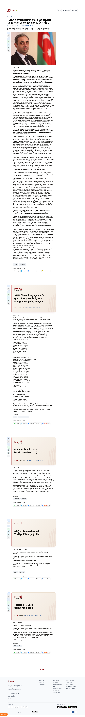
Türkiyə (15, 264)
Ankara (15, 572)
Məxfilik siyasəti (69, 684)
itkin (20, 645)
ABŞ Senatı (22, 572)
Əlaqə (54, 686)
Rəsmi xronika (42, 684)
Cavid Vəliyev (22, 264)
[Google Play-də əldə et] (72, 707)
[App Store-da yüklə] (62, 707)
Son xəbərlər (41, 682)
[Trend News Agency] (11, 681)
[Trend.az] (12, 10)
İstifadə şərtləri (69, 682)
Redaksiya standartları (57, 688)
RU (75, 712)
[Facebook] (12, 707)
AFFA (15, 417)
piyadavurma (17, 498)
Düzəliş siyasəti (56, 690)
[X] (15, 707)
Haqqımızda (55, 682)
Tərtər (15, 645)
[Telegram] (21, 707)
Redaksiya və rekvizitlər (57, 684)
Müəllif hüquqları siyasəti (71, 686)
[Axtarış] (55, 10)
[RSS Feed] (27, 707)
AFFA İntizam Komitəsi (23, 417)
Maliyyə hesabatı (56, 692)
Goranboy (24, 498)
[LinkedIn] (24, 707)
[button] (8, 33)
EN (70, 712)
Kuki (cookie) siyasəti (70, 688)
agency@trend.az (11, 698)
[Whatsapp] (9, 707)
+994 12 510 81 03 (11, 696)
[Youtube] (18, 707)
